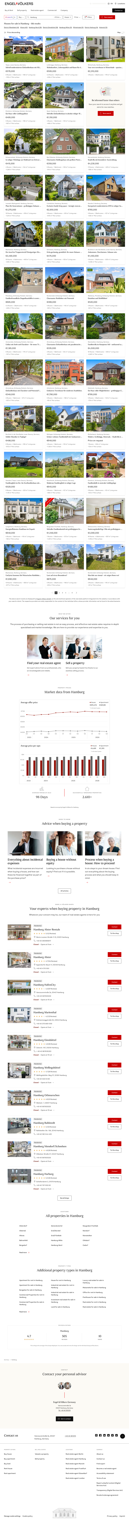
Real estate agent (37, 10)
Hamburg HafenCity (44, 984)
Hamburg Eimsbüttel (44, 1040)
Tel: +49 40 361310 (64, 1410)
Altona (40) (24, 27)
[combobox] (39, 17)
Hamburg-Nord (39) (35, 27)
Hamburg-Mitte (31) (65, 27)
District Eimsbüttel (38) (50, 27)
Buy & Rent (9, 10)
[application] (64, 725)
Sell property (22, 10)
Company (64, 10)
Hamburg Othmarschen (46, 1095)
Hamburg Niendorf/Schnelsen (49, 1146)
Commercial (52, 10)
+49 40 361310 (70, 1436)
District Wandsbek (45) (11, 27)
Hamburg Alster (42, 957)
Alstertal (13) (103, 27)
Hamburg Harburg (43, 1174)
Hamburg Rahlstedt (44, 1122)
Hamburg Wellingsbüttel (46, 1067)
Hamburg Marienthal (44, 1012)
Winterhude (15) (78, 27)
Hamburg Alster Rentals (46, 929)
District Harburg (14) (91, 27)
